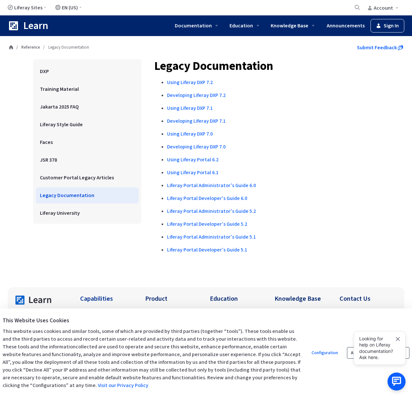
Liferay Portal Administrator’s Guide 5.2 (211, 211)
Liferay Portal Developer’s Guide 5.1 (207, 249)
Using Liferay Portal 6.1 (193, 172)
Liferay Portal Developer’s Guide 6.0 (207, 198)
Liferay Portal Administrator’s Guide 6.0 (211, 185)
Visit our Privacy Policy (123, 385)
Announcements (346, 25)
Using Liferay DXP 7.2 (190, 82)
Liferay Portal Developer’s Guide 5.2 (207, 224)
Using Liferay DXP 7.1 (190, 108)
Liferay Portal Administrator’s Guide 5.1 (211, 237)
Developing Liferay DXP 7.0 (196, 146)
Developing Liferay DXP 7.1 (196, 121)
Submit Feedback (377, 47)
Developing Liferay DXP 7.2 (196, 95)
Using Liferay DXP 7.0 (190, 133)
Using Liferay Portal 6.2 (193, 159)
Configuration (325, 353)
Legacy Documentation (213, 66)
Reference (30, 47)
